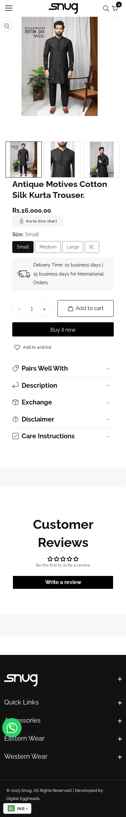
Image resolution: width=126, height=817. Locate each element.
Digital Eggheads (22, 798)
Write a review (63, 582)
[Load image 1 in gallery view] (23, 159)
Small (25, 248)
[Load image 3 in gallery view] (102, 159)
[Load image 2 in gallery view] (63, 159)
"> (63, 681)
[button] (63, 368)
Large (75, 248)
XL (93, 248)
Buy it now (63, 330)
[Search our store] (107, 8)
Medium (50, 248)
